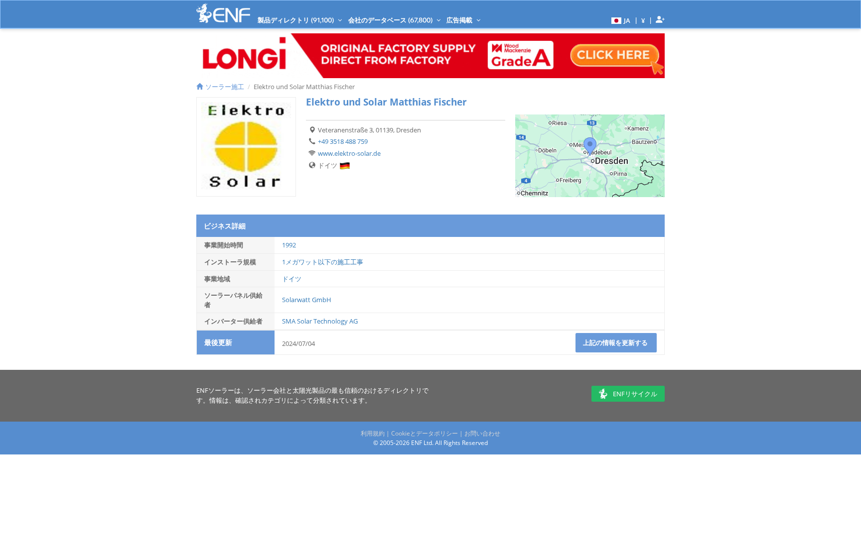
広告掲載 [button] (460, 20)
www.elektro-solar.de (349, 153)
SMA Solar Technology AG (320, 321)
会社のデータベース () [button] (391, 20)
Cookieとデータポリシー (424, 433)
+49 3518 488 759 (343, 141)
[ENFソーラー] (223, 13)
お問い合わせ (482, 433)
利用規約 (373, 433)
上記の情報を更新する (616, 342)
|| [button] (643, 20)
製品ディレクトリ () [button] (296, 20)
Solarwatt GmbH (306, 299)
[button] (619, 20)
